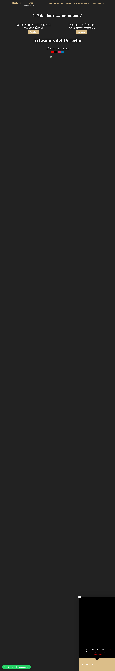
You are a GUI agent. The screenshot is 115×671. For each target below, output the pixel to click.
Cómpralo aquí (97, 654)
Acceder (33, 32)
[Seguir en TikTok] (55, 52)
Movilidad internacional (81, 3)
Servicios (69, 3)
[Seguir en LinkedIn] (62, 52)
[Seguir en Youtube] (52, 52)
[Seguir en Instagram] (59, 52)
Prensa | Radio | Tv (98, 3)
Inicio (50, 3)
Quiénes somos (59, 3)
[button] (16, 667)
